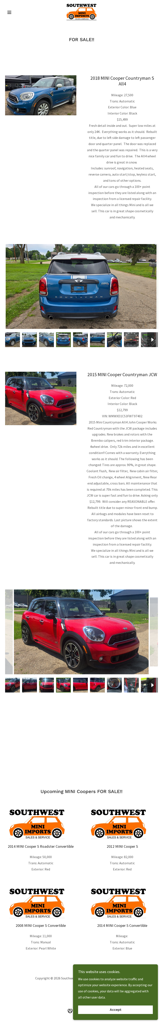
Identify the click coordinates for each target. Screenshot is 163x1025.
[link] (81, 11)
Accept (115, 1010)
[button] (16, 12)
